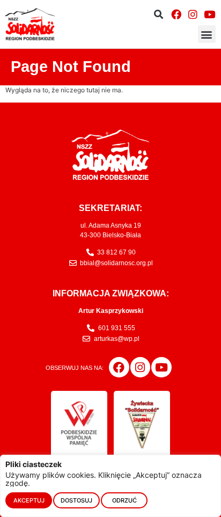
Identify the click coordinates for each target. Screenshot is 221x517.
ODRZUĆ (124, 500)
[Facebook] (176, 14)
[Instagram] (193, 14)
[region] (110, 486)
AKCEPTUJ (29, 500)
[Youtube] (210, 14)
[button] (158, 14)
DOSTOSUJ (76, 500)
